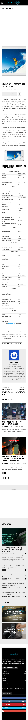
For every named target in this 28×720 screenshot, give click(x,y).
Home (3, 8)
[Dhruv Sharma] (3, 90)
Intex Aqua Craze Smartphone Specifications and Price (7, 392)
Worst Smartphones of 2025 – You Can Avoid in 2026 (13, 423)
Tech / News (4, 578)
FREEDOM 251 (11, 323)
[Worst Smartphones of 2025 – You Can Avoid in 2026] (14, 411)
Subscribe (23, 711)
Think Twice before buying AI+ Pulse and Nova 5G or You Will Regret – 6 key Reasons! (13, 458)
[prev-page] (3, 473)
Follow (23, 701)
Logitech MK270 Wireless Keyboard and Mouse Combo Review (14, 613)
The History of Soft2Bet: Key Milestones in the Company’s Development (12, 550)
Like (24, 697)
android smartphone (7, 343)
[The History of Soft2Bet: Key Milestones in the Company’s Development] (14, 537)
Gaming (3, 545)
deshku (11, 426)
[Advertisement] (14, 25)
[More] (19, 94)
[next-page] (5, 473)
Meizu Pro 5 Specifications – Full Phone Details (20, 391)
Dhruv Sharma (8, 89)
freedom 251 (18, 343)
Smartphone (9, 8)
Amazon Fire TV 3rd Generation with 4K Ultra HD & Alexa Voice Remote (14, 631)
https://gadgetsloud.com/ (14, 364)
